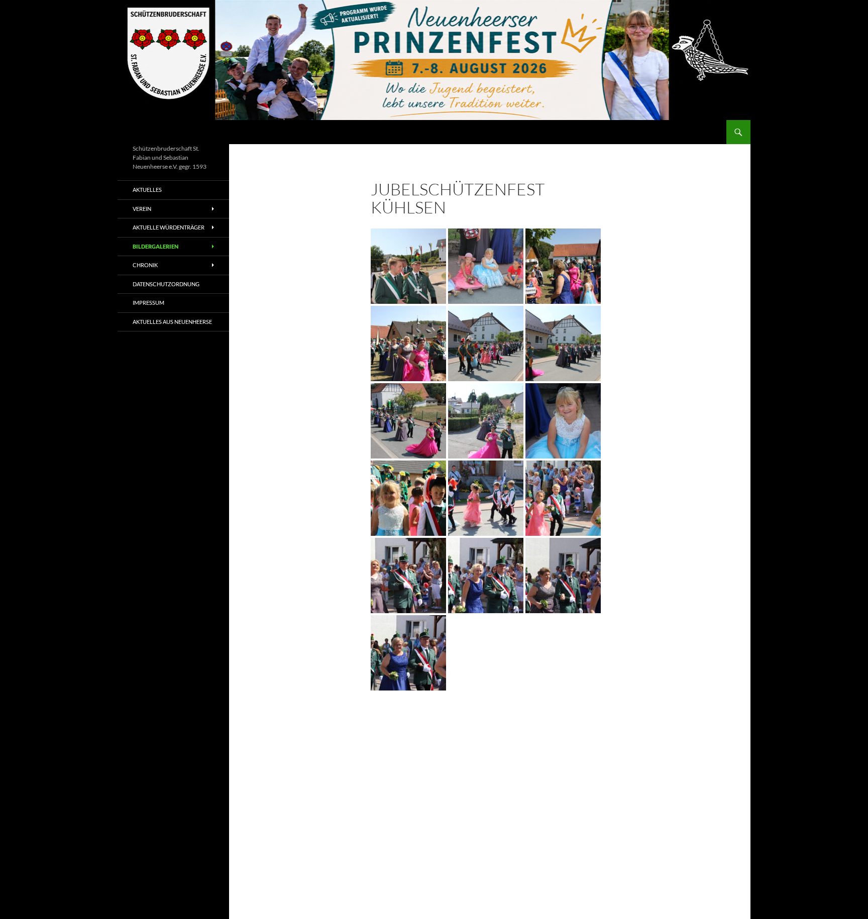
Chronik (145, 265)
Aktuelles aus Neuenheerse (172, 321)
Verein (142, 208)
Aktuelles (147, 189)
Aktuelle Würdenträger (168, 227)
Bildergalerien (155, 246)
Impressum (148, 302)
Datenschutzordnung (166, 284)
